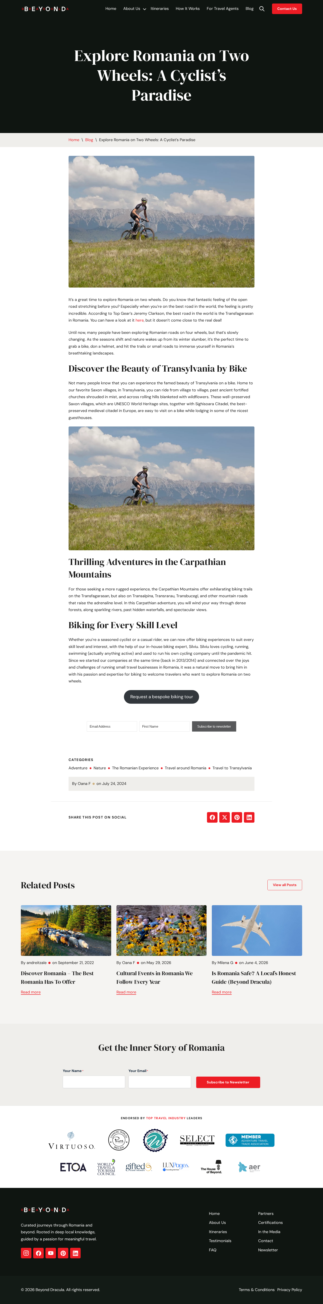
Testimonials (220, 1240)
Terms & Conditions (257, 1289)
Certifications (270, 1222)
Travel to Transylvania (232, 768)
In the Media (269, 1231)
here (140, 320)
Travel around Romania (185, 768)
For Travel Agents (223, 8)
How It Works (188, 8)
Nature (100, 768)
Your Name (73, 1070)
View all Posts (285, 885)
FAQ (212, 1250)
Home (110, 8)
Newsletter (268, 1250)
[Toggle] (144, 9)
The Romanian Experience (135, 768)
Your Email (138, 1070)
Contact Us (287, 8)
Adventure (78, 768)
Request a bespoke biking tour (161, 697)
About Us (131, 8)
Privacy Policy (289, 1289)
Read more (31, 992)
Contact (265, 1240)
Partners (266, 1213)
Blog (250, 8)
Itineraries (160, 8)
